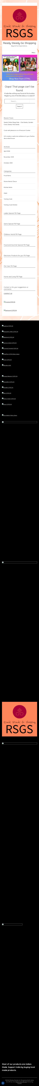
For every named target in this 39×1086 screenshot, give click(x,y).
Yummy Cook (8, 199)
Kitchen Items (8, 187)
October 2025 (8, 163)
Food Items (7, 175)
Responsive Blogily (21, 1082)
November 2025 (9, 157)
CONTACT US (8, 293)
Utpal (5, 193)
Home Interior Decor (10, 181)
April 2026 (7, 151)
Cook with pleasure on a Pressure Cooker (17, 130)
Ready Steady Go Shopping (19, 43)
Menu (33, 53)
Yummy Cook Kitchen (10, 205)
